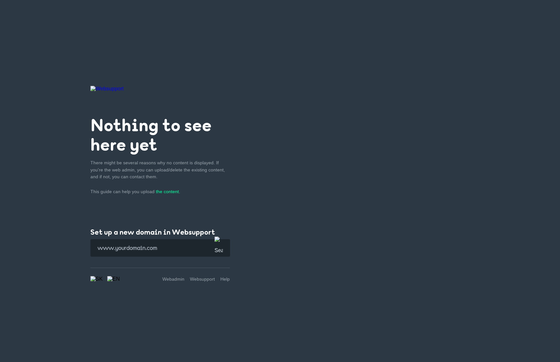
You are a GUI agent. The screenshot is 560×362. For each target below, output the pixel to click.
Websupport (202, 279)
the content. (168, 191)
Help (225, 279)
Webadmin (173, 279)
